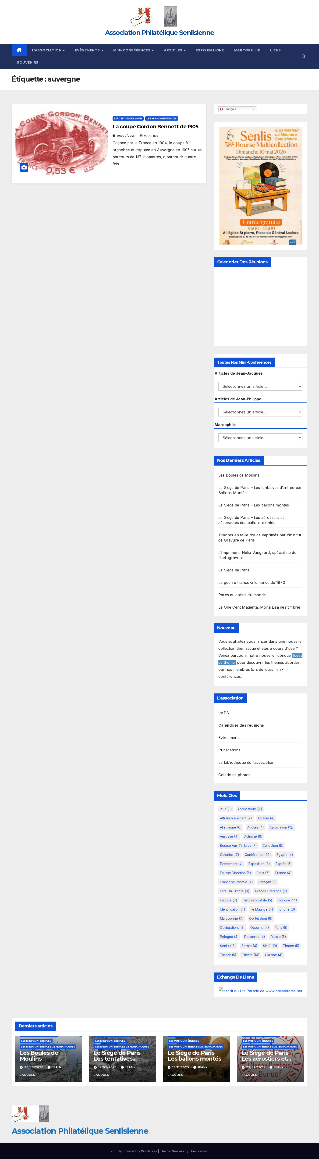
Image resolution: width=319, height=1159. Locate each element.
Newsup (178, 1151)
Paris (281, 927)
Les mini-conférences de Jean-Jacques (48, 1046)
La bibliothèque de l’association (246, 762)
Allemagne (231, 827)
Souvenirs (28, 62)
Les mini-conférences (162, 118)
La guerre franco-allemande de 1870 (251, 582)
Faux (263, 873)
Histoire (228, 900)
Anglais (255, 827)
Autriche (253, 836)
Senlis (228, 946)
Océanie (259, 927)
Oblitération (261, 918)
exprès (284, 864)
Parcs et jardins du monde (242, 594)
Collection (273, 845)
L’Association (47, 50)
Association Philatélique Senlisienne (159, 32)
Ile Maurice (262, 909)
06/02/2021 (126, 135)
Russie (278, 937)
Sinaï (270, 946)
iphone (287, 909)
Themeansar (198, 1151)
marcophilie (232, 918)
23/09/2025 (256, 1067)
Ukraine (274, 955)
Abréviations (249, 809)
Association (281, 827)
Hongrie (287, 900)
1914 (226, 809)
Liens (275, 50)
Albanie (266, 818)
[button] (303, 56)
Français (229, 109)
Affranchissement (236, 818)
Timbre (228, 955)
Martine (151, 135)
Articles (174, 50)
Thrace (291, 946)
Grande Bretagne (271, 891)
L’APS (223, 712)
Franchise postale (236, 882)
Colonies (229, 855)
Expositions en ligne (128, 118)
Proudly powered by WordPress (134, 1151)
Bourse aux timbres (238, 845)
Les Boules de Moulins (238, 475)
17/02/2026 (108, 1067)
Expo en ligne (210, 50)
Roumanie (254, 937)
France (283, 873)
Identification (232, 909)
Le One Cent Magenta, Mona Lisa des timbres (259, 607)
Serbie (249, 946)
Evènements (88, 50)
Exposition (259, 864)
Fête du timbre (234, 891)
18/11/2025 (181, 1067)
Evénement (231, 864)
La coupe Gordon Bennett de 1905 (155, 126)
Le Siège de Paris (233, 570)
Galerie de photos (234, 774)
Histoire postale (257, 900)
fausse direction (235, 873)
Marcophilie (247, 50)
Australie (229, 836)
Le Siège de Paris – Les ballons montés (253, 505)
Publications (229, 750)
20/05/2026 (34, 1067)
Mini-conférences (132, 50)
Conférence (258, 855)
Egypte (284, 855)
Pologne (229, 937)
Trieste (250, 955)
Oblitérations (232, 927)
